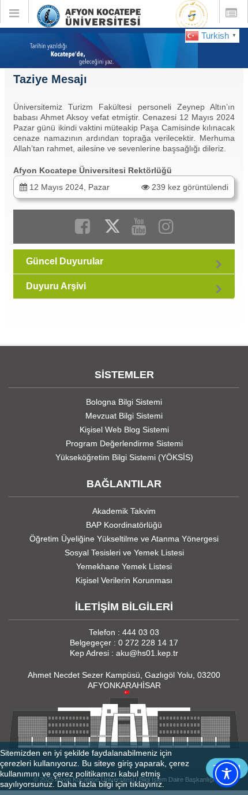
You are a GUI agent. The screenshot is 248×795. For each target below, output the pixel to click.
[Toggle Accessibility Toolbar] (226, 773)
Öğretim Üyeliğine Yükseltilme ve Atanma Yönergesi (124, 538)
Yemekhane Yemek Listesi (124, 566)
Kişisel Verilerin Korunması (124, 580)
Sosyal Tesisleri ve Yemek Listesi (124, 552)
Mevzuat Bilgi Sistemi (124, 415)
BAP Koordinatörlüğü (124, 524)
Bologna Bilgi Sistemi (124, 401)
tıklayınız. (147, 784)
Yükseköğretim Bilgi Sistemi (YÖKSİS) (124, 457)
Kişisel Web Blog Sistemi (124, 429)
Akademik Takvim (124, 511)
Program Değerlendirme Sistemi (124, 443)
